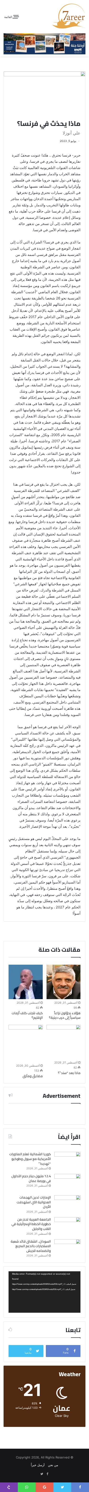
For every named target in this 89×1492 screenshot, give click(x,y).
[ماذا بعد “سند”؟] (64, 1042)
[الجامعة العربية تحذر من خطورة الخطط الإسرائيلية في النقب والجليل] (67, 1226)
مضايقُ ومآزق (33, 1076)
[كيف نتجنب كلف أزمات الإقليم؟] (26, 982)
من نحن (53, 1465)
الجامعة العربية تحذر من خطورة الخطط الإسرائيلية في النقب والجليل (31, 1224)
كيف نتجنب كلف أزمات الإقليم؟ (27, 1015)
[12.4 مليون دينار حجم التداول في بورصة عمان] (67, 1183)
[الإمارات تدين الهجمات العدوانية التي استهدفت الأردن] (67, 1204)
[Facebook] (47, 1474)
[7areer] (68, 16)
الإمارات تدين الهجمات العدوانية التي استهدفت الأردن (34, 1202)
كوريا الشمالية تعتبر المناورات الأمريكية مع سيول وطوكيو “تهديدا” (30, 1158)
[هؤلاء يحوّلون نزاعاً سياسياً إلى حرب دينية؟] (64, 982)
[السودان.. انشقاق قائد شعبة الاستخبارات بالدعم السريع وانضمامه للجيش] (67, 1248)
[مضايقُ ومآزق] (26, 1043)
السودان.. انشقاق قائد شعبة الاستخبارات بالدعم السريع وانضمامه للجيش (31, 1246)
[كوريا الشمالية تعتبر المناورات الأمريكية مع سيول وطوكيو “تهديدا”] (67, 1161)
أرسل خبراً (38, 1465)
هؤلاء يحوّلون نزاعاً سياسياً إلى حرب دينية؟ (64, 1015)
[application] (44, 1292)
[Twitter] (42, 1474)
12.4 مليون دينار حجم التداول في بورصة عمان (31, 1178)
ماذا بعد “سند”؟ (69, 1073)
